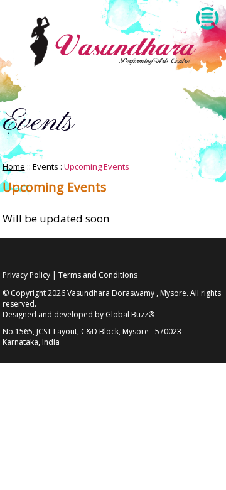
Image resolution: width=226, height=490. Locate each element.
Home (14, 166)
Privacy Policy (26, 275)
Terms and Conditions (97, 275)
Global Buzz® (129, 314)
